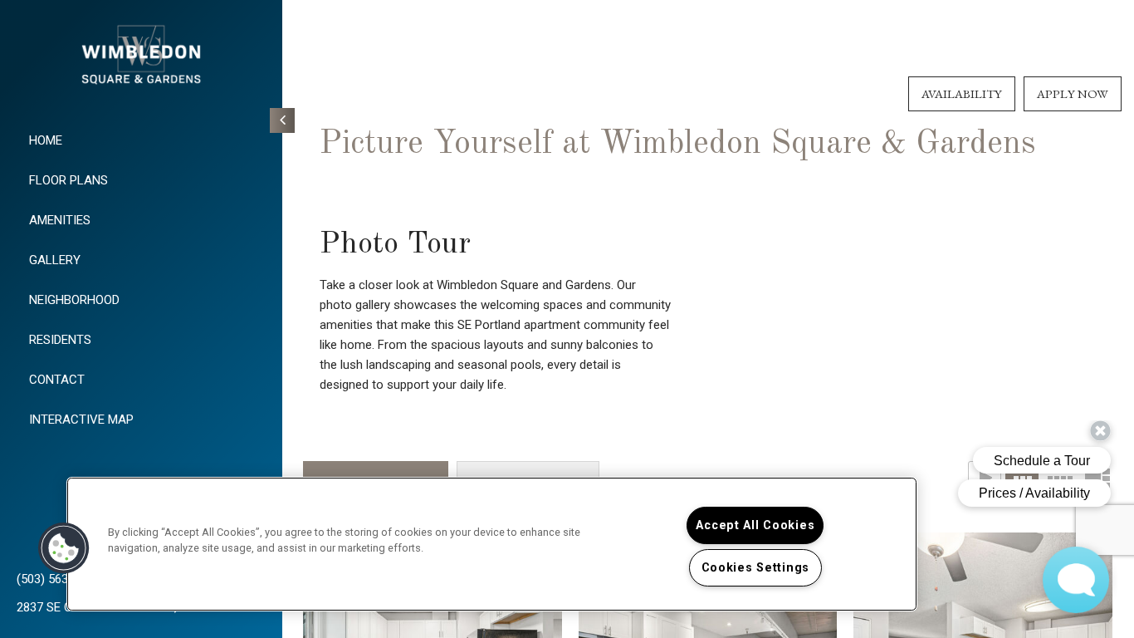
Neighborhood (74, 299)
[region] (491, 544)
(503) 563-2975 (58, 579)
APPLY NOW (1072, 93)
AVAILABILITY (961, 93)
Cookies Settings (755, 568)
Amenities (59, 220)
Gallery (55, 260)
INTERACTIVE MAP (81, 419)
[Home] (141, 58)
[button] (63, 548)
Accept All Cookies (755, 525)
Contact (57, 379)
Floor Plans (68, 180)
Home (45, 140)
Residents (60, 339)
